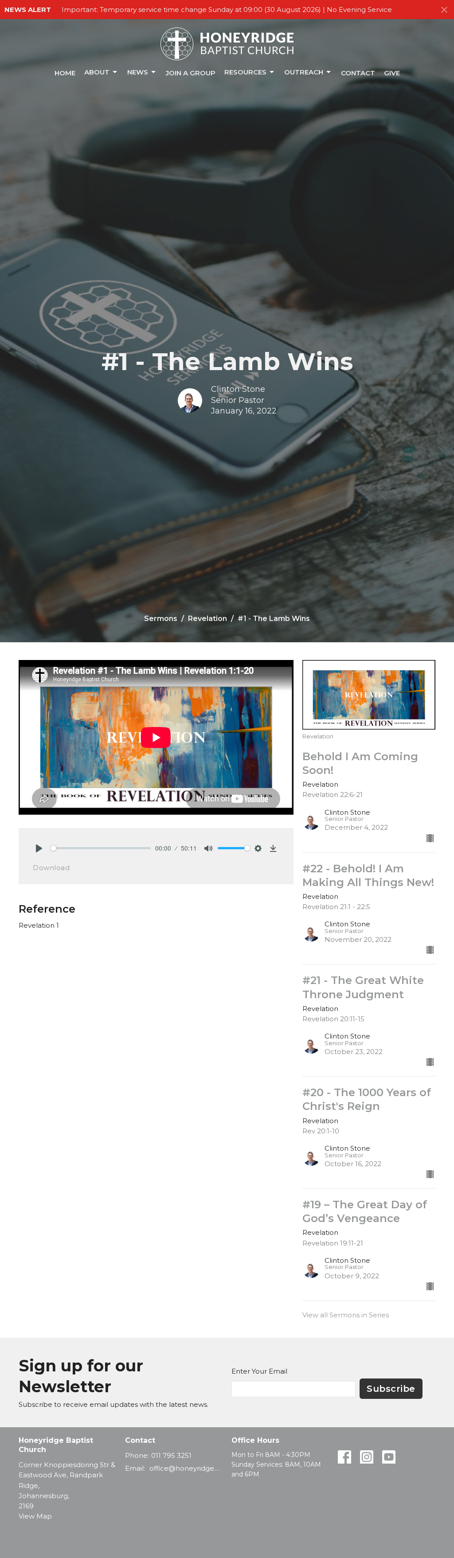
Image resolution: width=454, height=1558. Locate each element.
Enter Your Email (259, 1371)
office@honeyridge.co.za (186, 1468)
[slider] (101, 848)
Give (392, 73)
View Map (35, 1516)
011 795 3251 (171, 1455)
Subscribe (391, 1388)
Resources (245, 72)
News (137, 72)
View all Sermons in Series (345, 1315)
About (97, 72)
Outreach (303, 72)
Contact (358, 73)
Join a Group (190, 73)
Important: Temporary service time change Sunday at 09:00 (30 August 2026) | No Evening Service (227, 9)
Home (65, 73)
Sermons (160, 618)
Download (51, 867)
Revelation (207, 618)
